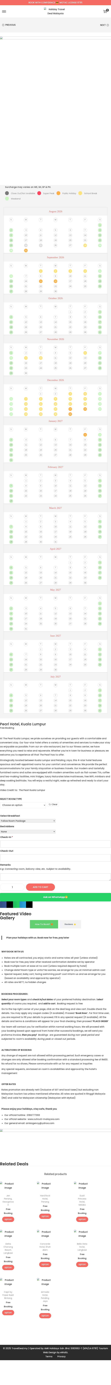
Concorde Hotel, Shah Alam (45, 1246)
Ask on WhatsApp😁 (55, 897)
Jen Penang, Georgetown (8, 1200)
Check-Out (6, 850)
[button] (3, 904)
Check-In (6, 837)
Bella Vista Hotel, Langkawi (82, 1246)
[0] (105, 11)
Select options (8, 1219)
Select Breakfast (10, 815)
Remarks (5, 864)
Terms (48, 1356)
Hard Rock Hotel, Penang (45, 1198)
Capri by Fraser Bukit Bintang (8, 1295)
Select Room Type (11, 799)
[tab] (44, 924)
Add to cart (40, 887)
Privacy (61, 1356)
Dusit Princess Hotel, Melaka (82, 1200)
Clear (54, 804)
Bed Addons (7, 826)
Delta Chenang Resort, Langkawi (8, 1248)
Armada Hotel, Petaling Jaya (45, 1297)
